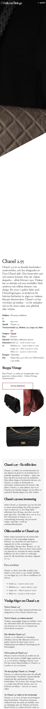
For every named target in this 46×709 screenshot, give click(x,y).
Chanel (13, 333)
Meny (42, 3)
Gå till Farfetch (18, 386)
